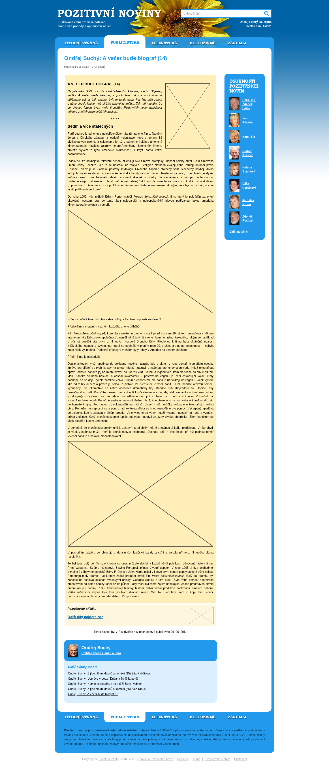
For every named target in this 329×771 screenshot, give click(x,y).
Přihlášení (240, 759)
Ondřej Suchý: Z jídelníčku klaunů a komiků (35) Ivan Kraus (107, 689)
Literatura (164, 43)
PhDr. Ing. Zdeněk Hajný (249, 104)
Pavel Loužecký (108, 759)
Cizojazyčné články (217, 759)
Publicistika (125, 42)
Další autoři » (238, 231)
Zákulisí (237, 43)
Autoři (196, 759)
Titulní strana (81, 43)
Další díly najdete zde (85, 617)
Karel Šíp (248, 136)
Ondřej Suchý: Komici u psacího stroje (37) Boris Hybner (105, 683)
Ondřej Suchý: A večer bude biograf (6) (93, 694)
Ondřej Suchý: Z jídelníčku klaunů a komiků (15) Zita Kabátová (109, 673)
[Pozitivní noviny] (110, 12)
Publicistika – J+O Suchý (90, 66)
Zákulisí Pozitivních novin (156, 759)
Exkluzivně (202, 43)
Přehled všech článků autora (101, 653)
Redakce (183, 759)
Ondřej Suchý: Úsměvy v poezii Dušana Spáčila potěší (103, 678)
